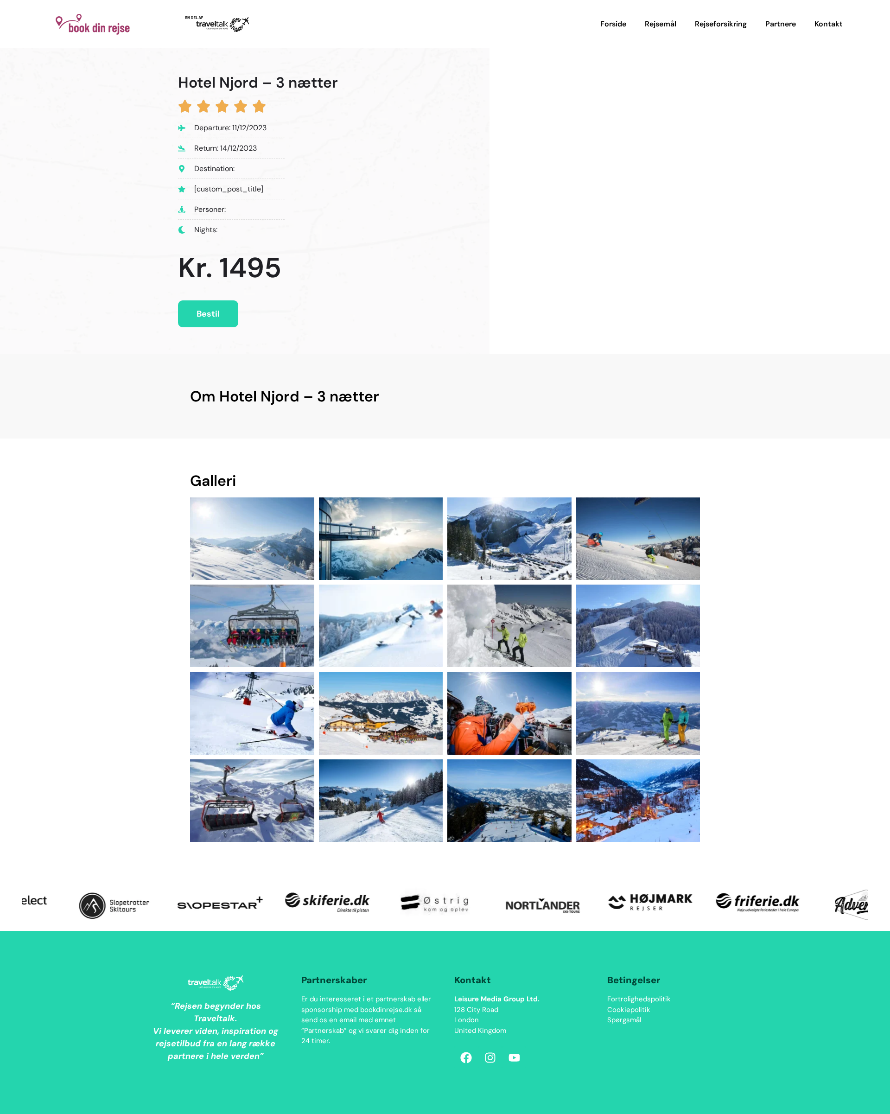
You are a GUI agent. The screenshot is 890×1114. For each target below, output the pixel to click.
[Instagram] (490, 1057)
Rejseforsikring (721, 24)
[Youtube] (514, 1057)
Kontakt (828, 24)
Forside (613, 24)
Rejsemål (660, 24)
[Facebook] (465, 1057)
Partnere (780, 24)
